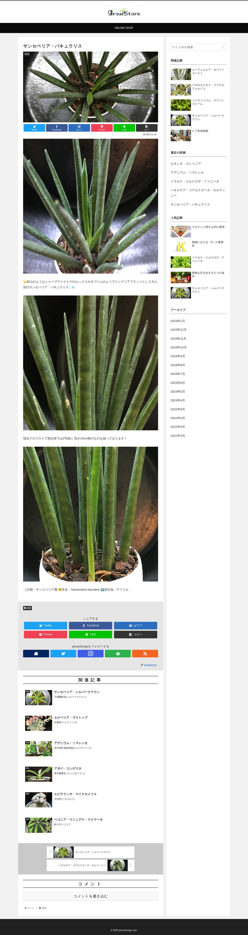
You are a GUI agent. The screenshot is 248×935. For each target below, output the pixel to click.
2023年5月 (178, 391)
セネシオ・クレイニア (186, 163)
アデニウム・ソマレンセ (187, 172)
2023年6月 (178, 382)
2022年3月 (178, 435)
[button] (223, 47)
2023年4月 (178, 400)
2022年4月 (178, 426)
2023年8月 (178, 365)
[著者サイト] (36, 653)
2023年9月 (178, 356)
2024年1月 (178, 321)
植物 (29, 608)
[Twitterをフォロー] (63, 653)
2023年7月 (178, 374)
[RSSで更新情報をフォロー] (145, 653)
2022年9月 (178, 409)
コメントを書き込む (90, 896)
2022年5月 (178, 418)
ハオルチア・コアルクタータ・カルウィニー (198, 192)
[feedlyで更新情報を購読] (118, 653)
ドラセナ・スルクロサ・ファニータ (195, 181)
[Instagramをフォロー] (91, 653)
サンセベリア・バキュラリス (190, 204)
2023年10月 (179, 347)
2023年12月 (179, 329)
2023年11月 (178, 338)
